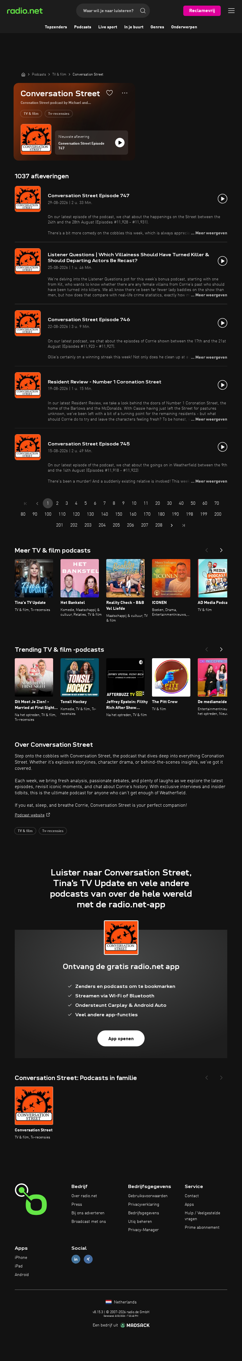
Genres (157, 27)
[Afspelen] (120, 142)
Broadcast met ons (88, 1222)
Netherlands (125, 1302)
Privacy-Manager (143, 1230)
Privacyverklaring (143, 1204)
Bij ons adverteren (87, 1213)
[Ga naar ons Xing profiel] (88, 1259)
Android (22, 1275)
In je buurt (133, 27)
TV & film (31, 114)
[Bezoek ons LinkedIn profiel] (75, 1259)
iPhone (21, 1258)
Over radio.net (84, 1196)
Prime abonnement (202, 1228)
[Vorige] (206, 548)
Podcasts (82, 27)
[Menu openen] (231, 10)
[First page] (25, 503)
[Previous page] (37, 503)
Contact (192, 1196)
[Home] (23, 74)
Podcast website (30, 815)
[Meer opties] (124, 93)
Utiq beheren (140, 1222)
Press (76, 1204)
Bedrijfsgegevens (143, 1213)
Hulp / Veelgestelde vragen (202, 1216)
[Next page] (171, 525)
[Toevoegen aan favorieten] (109, 92)
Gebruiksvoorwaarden (148, 1196)
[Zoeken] (142, 10)
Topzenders (56, 27)
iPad (19, 1266)
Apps (189, 1204)
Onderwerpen (184, 27)
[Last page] (183, 525)
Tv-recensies (58, 114)
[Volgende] (221, 548)
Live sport (107, 27)
